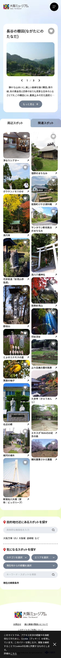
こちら (13, 653)
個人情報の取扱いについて (36, 624)
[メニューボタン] (54, 7)
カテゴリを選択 (14, 557)
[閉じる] (54, 644)
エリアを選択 (41, 557)
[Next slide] (39, 80)
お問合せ (17, 624)
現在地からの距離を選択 (19, 565)
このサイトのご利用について (30, 629)
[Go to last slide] (22, 80)
